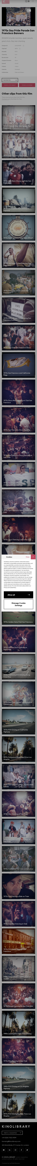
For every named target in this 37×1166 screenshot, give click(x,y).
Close (27, 557)
